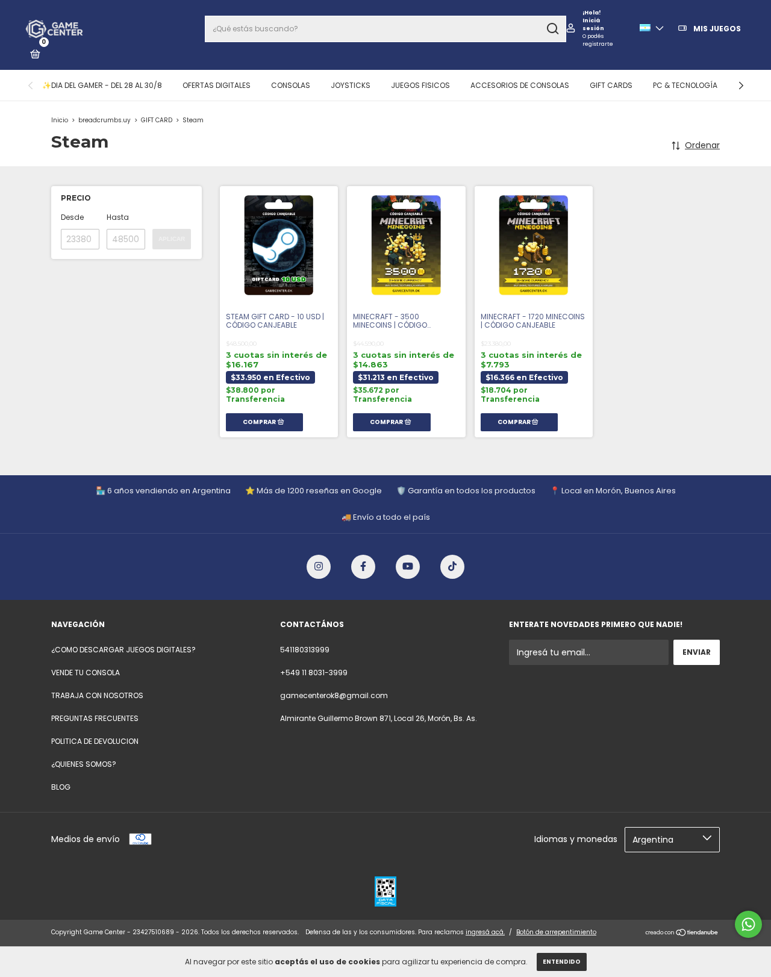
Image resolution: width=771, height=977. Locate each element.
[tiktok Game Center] (452, 567)
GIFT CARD (156, 120)
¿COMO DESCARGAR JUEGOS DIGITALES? (123, 650)
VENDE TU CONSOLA (85, 672)
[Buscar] (552, 29)
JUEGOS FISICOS (420, 85)
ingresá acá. (485, 932)
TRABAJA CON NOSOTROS (97, 695)
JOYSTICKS (350, 85)
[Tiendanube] (682, 934)
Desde (72, 217)
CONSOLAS (290, 85)
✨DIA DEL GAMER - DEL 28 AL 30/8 (102, 85)
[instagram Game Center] (319, 567)
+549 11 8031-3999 (314, 672)
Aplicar (171, 239)
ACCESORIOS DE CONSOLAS (519, 85)
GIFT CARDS (611, 85)
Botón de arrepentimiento (556, 932)
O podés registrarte (597, 40)
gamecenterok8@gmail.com (334, 695)
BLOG (60, 787)
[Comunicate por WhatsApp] (748, 924)
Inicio (59, 120)
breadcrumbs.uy (104, 120)
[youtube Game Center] (408, 567)
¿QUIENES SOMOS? (83, 764)
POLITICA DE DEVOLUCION (95, 741)
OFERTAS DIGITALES (217, 85)
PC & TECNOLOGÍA (685, 85)
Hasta (118, 217)
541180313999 (304, 650)
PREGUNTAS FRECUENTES (95, 718)
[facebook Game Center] (363, 567)
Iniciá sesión (593, 24)
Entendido (562, 961)
